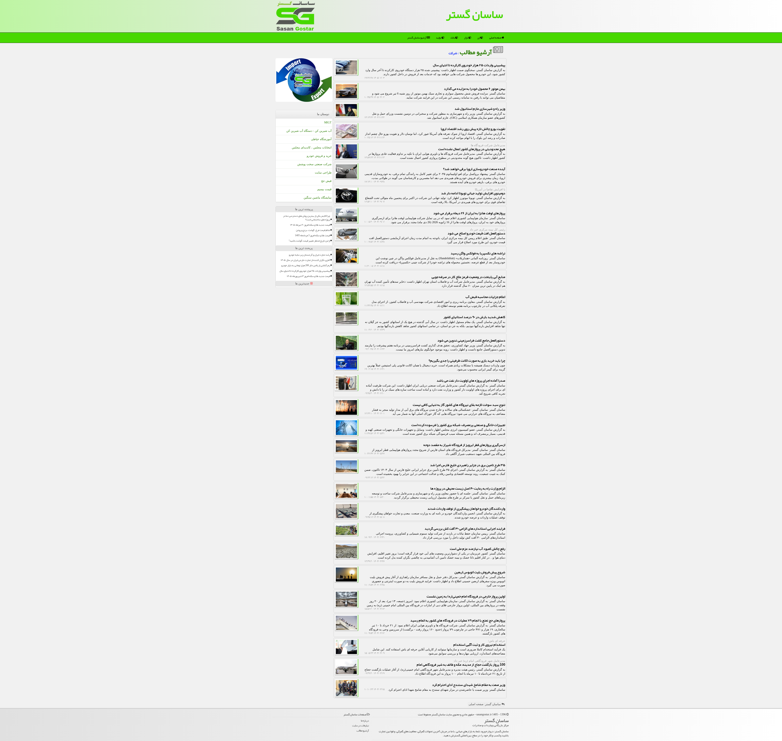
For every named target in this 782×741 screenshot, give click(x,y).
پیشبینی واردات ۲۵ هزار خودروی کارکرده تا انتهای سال (304, 271)
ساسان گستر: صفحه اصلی (485, 704)
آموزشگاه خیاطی (321, 139)
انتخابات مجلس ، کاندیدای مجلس (312, 147)
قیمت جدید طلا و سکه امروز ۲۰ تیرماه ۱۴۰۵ (310, 225)
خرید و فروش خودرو (319, 155)
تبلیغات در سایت (360, 725)
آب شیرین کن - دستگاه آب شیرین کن (309, 130)
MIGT (328, 122)
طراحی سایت (323, 172)
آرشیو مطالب (476, 52)
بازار (466, 37)
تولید (439, 37)
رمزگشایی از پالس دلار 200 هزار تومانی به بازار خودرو (305, 265)
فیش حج (326, 180)
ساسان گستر (474, 14)
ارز (478, 37)
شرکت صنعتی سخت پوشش (314, 164)
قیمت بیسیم (324, 189)
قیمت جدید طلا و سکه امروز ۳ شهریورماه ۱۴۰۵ (308, 276)
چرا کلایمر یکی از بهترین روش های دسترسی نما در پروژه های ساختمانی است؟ (306, 218)
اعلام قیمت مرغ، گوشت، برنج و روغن (313, 230)
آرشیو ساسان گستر (417, 37)
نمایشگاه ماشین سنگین (318, 197)
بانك (452, 37)
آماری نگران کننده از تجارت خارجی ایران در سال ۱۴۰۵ (305, 260)
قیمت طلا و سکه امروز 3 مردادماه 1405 (312, 235)
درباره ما (365, 720)
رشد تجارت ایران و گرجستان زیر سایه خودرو (309, 254)
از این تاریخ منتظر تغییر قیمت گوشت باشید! (309, 240)
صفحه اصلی (495, 37)
